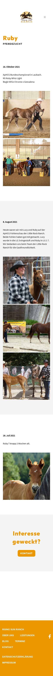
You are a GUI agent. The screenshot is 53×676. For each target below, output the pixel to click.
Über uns (8, 635)
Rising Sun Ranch (13, 629)
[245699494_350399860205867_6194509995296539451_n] (26, 162)
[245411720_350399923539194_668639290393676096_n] (26, 114)
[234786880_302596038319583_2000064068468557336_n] (26, 376)
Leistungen (27, 635)
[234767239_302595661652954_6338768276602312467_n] (26, 280)
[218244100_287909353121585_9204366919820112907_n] (26, 476)
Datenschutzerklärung (17, 656)
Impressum (9, 662)
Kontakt (26, 553)
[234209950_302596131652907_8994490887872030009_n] (26, 328)
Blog (5, 641)
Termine (20, 641)
